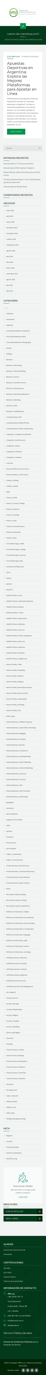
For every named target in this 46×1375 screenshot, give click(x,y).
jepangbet (10, 802)
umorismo (9, 1084)
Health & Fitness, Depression (16, 618)
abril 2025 (9, 216)
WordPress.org (11, 1159)
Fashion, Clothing (12, 480)
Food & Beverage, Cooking (15, 549)
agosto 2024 (10, 251)
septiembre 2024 (12, 245)
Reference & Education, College (17, 912)
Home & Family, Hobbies (14, 676)
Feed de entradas (12, 1147)
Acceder (9, 1141)
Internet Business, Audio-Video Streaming (21, 728)
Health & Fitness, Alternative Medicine (19, 601)
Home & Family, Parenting (15, 705)
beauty (8, 348)
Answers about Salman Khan (15, 187)
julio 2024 (9, 256)
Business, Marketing (13, 400)
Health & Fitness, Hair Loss (15, 641)
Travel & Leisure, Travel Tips (16, 1073)
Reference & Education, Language (18, 935)
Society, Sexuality (12, 1021)
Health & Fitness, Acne (14, 595)
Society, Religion (12, 1015)
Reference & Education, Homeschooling (20, 923)
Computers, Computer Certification (18, 434)
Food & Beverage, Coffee (15, 544)
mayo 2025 (10, 210)
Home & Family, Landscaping (16, 699)
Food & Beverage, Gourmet (16, 555)
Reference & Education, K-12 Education (20, 929)
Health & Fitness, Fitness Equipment (19, 636)
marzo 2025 (10, 222)
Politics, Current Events (14, 860)
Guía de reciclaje (14, 1211)
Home (22, 37)
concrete (9, 463)
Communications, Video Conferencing (19, 429)
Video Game (10, 1113)
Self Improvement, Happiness (16, 975)
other (8, 825)
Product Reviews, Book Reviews (17, 866)
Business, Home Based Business (17, 394)
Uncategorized (11, 1090)
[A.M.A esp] (23, 12)
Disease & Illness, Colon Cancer (17, 475)
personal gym (11, 848)
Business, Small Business (15, 411)
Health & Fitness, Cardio (14, 613)
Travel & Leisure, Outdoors (15, 1067)
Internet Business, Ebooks (15, 745)
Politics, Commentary (13, 854)
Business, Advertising (14, 365)
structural (9, 1038)
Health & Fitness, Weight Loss (16, 659)
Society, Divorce (12, 998)
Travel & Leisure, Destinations (16, 1061)
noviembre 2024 (12, 233)
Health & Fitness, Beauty (15, 607)
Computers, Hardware (14, 452)
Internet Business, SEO (14, 785)
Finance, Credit (11, 498)
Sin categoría (11, 992)
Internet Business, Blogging (16, 733)
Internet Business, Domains (16, 739)
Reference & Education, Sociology (18, 952)
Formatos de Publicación (15, 567)
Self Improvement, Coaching (16, 963)
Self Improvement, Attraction (16, 958)
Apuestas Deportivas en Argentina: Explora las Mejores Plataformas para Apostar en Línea (22, 78)
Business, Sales (11, 405)
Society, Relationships (14, 1009)
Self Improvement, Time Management (19, 986)
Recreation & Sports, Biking (16, 894)
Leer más (23, 1197)
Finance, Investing (12, 515)
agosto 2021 (10, 279)
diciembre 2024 (11, 228)
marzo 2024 (10, 268)
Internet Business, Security (15, 779)
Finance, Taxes (11, 538)
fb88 (8, 492)
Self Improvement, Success (16, 981)
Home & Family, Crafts (14, 664)
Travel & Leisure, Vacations (15, 1078)
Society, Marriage (12, 1004)
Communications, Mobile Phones (17, 423)
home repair (10, 716)
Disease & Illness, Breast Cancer (17, 469)
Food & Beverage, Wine (14, 561)
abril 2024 (9, 262)
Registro (9, 1136)
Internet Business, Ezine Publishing (18, 762)
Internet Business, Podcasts (16, 774)
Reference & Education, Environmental (19, 917)
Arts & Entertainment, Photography (18, 342)
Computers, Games (13, 446)
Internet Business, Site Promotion (18, 791)
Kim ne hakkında (12, 814)
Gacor (8, 572)
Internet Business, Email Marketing (18, 756)
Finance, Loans (11, 521)
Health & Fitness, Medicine (15, 647)
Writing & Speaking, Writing (15, 1119)
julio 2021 (9, 285)
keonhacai (10, 808)
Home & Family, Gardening (15, 670)
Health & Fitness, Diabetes (15, 624)
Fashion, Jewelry (12, 486)
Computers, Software (13, 457)
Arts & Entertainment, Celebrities (18, 331)
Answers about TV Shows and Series (18, 164)
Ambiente (9, 313)
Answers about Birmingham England (19, 168)
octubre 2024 (11, 239)
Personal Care (11, 843)
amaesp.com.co (13, 1325)
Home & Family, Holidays (15, 682)
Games (8, 578)
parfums (9, 831)
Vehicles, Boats (11, 1101)
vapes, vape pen (12, 1096)
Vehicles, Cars (11, 1107)
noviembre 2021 (12, 274)
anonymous (10, 319)
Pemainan (9, 837)
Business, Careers (12, 377)
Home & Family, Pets (13, 710)
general (9, 584)
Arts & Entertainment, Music (16, 336)
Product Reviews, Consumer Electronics (20, 871)
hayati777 (9, 590)
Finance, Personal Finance (15, 526)
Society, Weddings (13, 1027)
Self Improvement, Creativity (16, 969)
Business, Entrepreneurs (15, 388)
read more (16, 132)
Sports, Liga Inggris (13, 1032)
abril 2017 (9, 291)
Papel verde (12, 1219)
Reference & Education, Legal (16, 940)
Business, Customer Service (16, 382)
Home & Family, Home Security (17, 693)
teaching (9, 1044)
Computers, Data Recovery (15, 440)
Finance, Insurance (12, 509)
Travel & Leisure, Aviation (15, 1050)
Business (9, 359)
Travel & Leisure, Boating (15, 1055)
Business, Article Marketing (16, 371)
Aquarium (9, 325)
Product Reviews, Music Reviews (18, 883)
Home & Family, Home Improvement (19, 687)
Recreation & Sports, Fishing (16, 900)
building (9, 354)
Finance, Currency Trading (15, 503)
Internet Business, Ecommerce (17, 751)
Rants (8, 889)
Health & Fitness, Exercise (15, 630)
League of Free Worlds (14, 820)
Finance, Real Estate (13, 532)
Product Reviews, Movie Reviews (18, 877)
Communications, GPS (14, 417)
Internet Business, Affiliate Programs (19, 722)
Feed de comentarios (14, 1153)
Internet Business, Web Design (17, 797)
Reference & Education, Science (17, 946)
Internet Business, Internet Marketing (19, 768)
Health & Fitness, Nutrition (15, 653)
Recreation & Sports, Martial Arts (18, 906)
